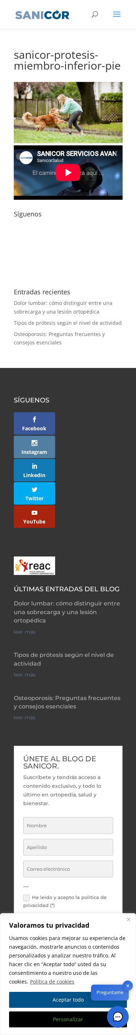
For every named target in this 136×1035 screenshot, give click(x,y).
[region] (68, 974)
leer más (25, 632)
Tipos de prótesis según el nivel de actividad (68, 322)
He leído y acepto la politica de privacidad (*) (65, 901)
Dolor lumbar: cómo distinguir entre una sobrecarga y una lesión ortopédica (67, 612)
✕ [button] (128, 985)
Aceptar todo (68, 999)
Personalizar (68, 1019)
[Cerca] (128, 919)
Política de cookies (52, 981)
